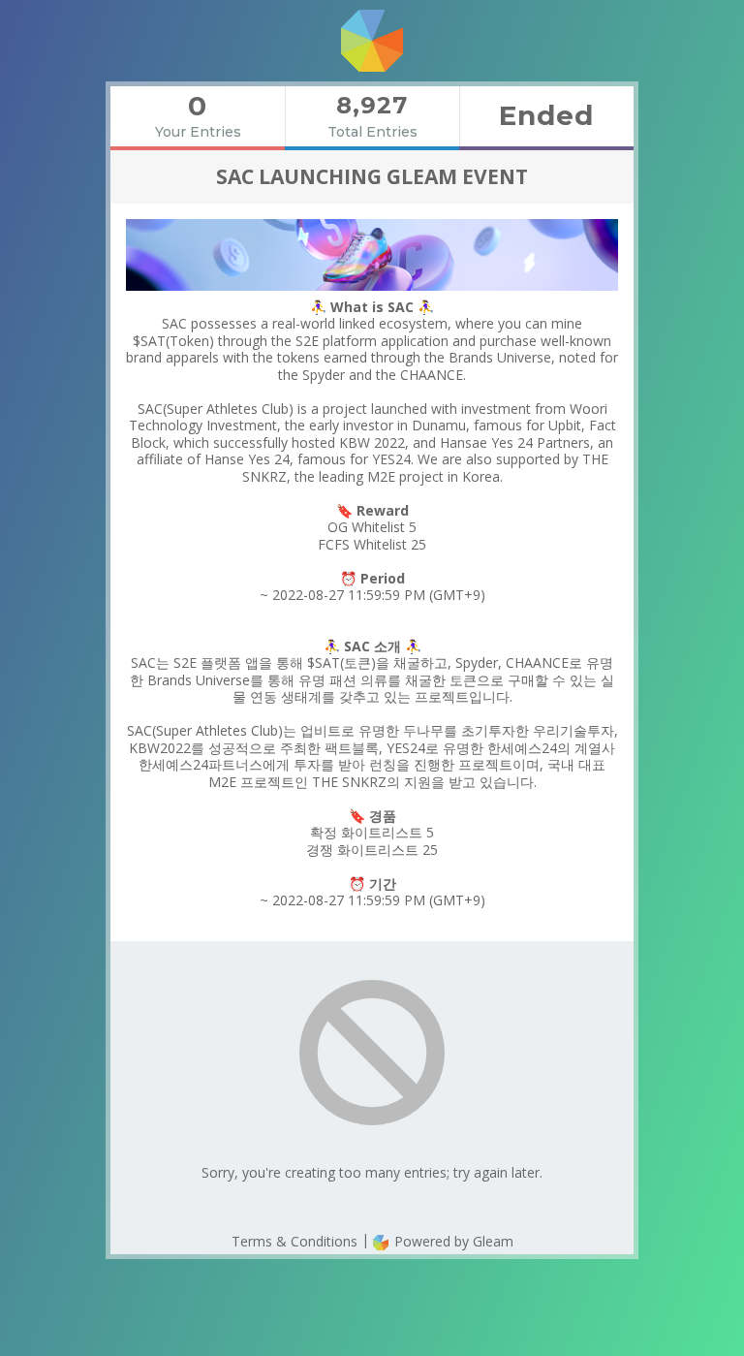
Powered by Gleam (451, 1241)
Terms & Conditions (294, 1241)
